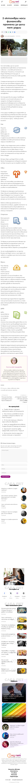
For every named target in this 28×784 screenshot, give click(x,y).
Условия (14, 773)
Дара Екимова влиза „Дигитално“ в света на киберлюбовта (16, 743)
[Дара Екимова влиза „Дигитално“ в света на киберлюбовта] (5, 744)
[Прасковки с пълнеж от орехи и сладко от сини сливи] (22, 653)
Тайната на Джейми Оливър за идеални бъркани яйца (8, 626)
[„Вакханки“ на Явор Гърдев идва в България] (5, 727)
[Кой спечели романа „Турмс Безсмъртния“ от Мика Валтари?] (24, 498)
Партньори (14, 776)
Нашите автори (14, 769)
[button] (2, 1)
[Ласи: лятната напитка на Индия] (24, 506)
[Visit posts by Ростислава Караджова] (2, 36)
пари (18, 388)
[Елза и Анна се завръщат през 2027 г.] (5, 735)
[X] (11, 595)
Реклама (14, 774)
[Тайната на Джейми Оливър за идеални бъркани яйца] (22, 627)
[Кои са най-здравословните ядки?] (22, 662)
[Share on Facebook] (4, 32)
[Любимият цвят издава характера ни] (14, 712)
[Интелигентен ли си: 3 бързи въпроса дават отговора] (22, 610)
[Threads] (24, 595)
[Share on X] (6, 32)
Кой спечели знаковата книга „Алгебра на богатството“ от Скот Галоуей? (12, 415)
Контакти (14, 771)
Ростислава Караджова (9, 36)
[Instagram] (17, 595)
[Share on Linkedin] (10, 32)
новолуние (13, 388)
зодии (8, 388)
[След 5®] (14, 1)
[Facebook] (4, 595)
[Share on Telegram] (12, 32)
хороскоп (15, 390)
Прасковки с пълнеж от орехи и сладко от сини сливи (8, 652)
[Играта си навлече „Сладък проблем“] (24, 490)
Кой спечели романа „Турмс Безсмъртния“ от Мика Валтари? (9, 497)
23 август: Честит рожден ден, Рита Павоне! (7, 643)
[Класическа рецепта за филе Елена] (22, 636)
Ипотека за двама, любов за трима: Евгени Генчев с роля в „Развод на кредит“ (13, 696)
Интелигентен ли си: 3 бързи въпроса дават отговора (8, 610)
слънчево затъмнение (6, 390)
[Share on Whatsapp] (8, 32)
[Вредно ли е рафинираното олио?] (24, 521)
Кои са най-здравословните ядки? (6, 661)
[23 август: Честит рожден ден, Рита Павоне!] (24, 514)
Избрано (14, 681)
